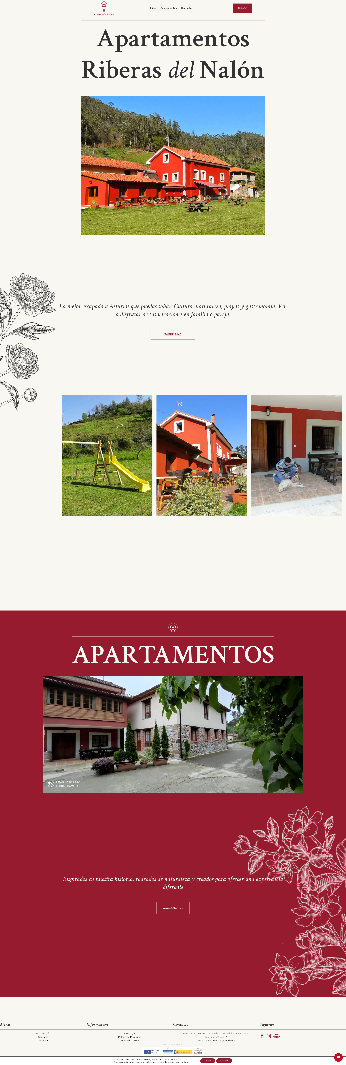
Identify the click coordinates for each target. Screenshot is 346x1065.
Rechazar (224, 1060)
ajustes (186, 1062)
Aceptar (207, 1060)
